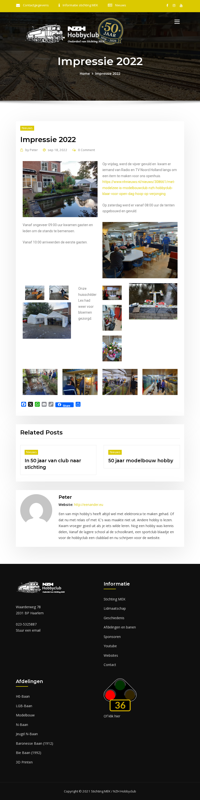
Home (85, 73)
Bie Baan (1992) (28, 746)
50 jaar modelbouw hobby (47, 460)
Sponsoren (112, 630)
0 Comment (86, 150)
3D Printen (24, 755)
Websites (111, 648)
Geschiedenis (114, 611)
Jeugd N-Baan (27, 727)
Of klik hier (112, 709)
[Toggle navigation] (177, 21)
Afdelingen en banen (120, 620)
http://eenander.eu (88, 498)
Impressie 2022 (107, 73)
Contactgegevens (36, 5)
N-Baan (22, 718)
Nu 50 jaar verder (119, 460)
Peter (31, 150)
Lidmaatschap (115, 601)
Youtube (110, 639)
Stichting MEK (114, 592)
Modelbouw (25, 708)
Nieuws (120, 5)
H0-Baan (23, 690)
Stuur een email (28, 623)
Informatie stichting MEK (80, 5)
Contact (110, 658)
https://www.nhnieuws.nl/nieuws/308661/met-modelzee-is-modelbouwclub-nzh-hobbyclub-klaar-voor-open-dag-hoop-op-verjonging (138, 188)
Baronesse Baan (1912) (34, 736)
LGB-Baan (24, 699)
